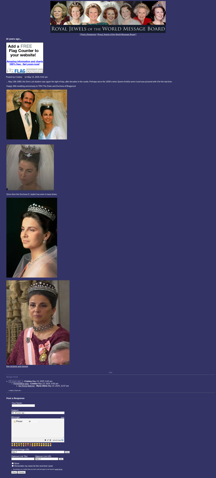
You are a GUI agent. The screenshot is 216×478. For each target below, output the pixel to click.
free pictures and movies (17, 366)
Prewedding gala (21, 384)
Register (34, 421)
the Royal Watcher (26, 386)
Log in (25, 421)
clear (62, 417)
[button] (45, 440)
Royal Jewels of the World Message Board (116, 34)
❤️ (28, 445)
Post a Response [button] (88, 34)
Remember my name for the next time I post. (33, 466)
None (16, 463)
